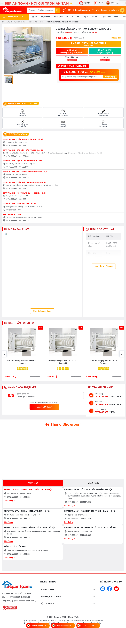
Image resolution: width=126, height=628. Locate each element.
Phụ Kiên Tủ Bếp (19, 22)
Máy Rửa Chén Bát (61, 17)
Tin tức (95, 10)
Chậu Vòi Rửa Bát (90, 17)
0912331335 (11, 210)
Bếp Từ (34, 17)
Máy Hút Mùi (45, 17)
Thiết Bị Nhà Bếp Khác (109, 17)
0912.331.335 (24, 145)
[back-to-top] (121, 613)
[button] (4, 354)
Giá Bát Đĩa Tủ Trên (36, 22)
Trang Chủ (6, 22)
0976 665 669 (101, 404)
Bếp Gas (75, 17)
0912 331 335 (101, 396)
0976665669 (22, 210)
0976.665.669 (12, 145)
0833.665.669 (24, 199)
